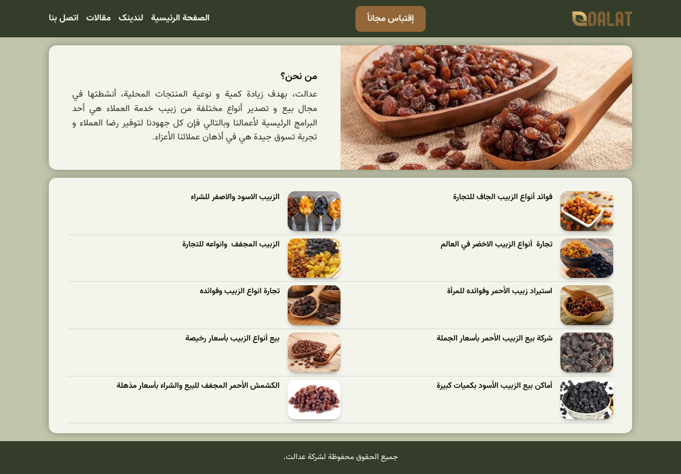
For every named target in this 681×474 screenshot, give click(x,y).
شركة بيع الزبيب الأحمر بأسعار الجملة (494, 339)
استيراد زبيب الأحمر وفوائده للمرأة (499, 291)
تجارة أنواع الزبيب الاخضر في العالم (496, 244)
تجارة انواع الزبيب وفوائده (240, 291)
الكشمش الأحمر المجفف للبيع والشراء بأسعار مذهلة (198, 386)
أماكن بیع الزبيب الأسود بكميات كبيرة (494, 386)
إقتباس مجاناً (390, 18)
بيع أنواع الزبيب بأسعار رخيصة (232, 339)
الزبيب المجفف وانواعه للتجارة (231, 244)
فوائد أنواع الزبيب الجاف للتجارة (502, 197)
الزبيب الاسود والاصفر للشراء (235, 197)
